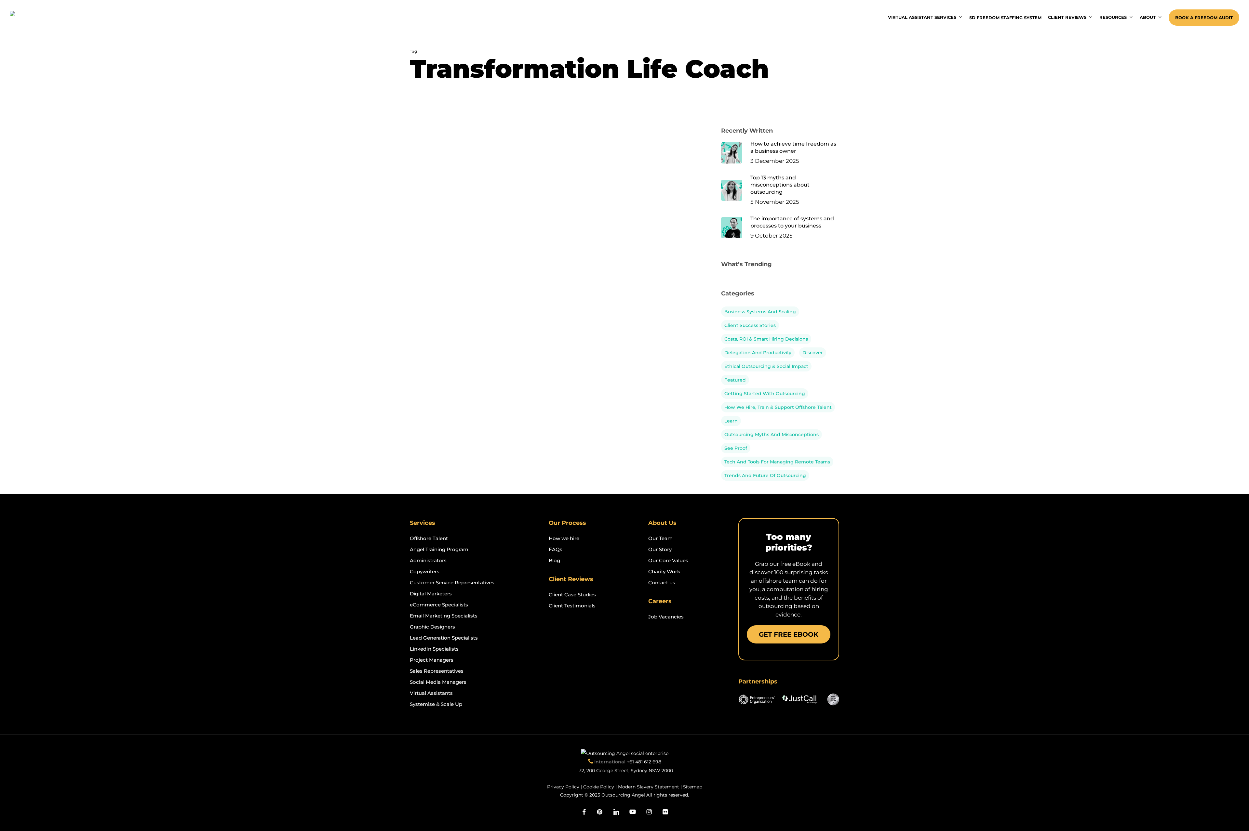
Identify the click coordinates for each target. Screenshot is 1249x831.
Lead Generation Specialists (444, 638)
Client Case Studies (572, 594)
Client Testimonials (572, 606)
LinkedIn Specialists (434, 649)
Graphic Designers (432, 627)
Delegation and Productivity (757, 353)
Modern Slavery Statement (648, 787)
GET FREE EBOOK (788, 634)
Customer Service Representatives (452, 582)
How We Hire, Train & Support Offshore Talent (778, 407)
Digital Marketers (431, 594)
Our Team (660, 538)
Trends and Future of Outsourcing (765, 475)
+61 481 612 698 (644, 762)
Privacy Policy (563, 787)
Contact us (661, 582)
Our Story (660, 549)
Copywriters (424, 571)
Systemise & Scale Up (436, 704)
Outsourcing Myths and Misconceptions (771, 434)
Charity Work (664, 571)
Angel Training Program (439, 549)
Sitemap (692, 787)
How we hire (564, 538)
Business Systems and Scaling (760, 312)
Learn (731, 421)
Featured (735, 380)
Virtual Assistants (431, 693)
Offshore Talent (429, 538)
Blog (554, 560)
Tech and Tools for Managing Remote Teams (777, 462)
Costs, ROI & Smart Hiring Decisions (766, 339)
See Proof (735, 448)
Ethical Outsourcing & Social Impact (766, 366)
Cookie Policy (598, 787)
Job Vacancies (666, 617)
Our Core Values (668, 560)
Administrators (428, 560)
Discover (812, 353)
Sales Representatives (436, 671)
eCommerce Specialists (439, 605)
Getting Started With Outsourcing (764, 393)
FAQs (555, 549)
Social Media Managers (438, 682)
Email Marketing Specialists (443, 616)
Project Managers (431, 660)
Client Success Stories (750, 325)
